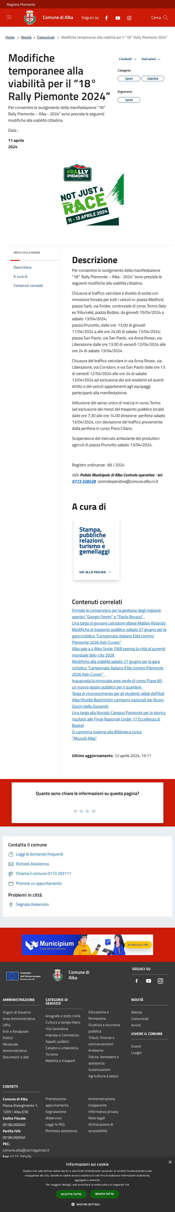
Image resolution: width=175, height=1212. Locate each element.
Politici (8, 1037)
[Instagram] (127, 17)
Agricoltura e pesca (103, 1076)
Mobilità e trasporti (60, 1060)
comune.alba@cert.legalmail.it (26, 1150)
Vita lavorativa (57, 1028)
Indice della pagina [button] (27, 252)
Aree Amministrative (19, 1018)
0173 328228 (84, 481)
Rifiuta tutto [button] (104, 1194)
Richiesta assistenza (61, 1130)
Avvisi (136, 1025)
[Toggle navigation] (9, 17)
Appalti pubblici (57, 1041)
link (127, 1184)
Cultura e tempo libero (63, 1022)
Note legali (96, 1118)
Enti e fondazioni (16, 1031)
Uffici (7, 1025)
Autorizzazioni (99, 1069)
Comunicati (46, 37)
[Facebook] (104, 17)
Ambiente (95, 1050)
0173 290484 (21, 1156)
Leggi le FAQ (55, 1124)
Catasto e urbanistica (62, 1048)
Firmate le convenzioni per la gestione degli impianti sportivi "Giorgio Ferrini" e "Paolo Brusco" (116, 613)
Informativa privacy (103, 1111)
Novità (26, 37)
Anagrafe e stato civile (63, 1016)
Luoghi (136, 1052)
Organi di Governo (17, 1012)
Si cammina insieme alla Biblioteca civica (107, 732)
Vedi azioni (149, 58)
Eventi (136, 1046)
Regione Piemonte (21, 4)
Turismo (52, 1054)
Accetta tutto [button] (71, 1194)
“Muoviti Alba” (84, 738)
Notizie (136, 1012)
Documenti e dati (16, 1057)
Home (10, 37)
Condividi (125, 58)
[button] (87, 1204)
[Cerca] (165, 17)
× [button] (170, 1162)
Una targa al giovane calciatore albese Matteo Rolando (119, 623)
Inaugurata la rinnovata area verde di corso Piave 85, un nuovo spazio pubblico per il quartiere (117, 684)
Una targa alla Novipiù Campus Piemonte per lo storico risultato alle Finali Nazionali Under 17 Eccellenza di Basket (119, 719)
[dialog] (87, 1184)
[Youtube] (116, 17)
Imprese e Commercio (62, 1035)
